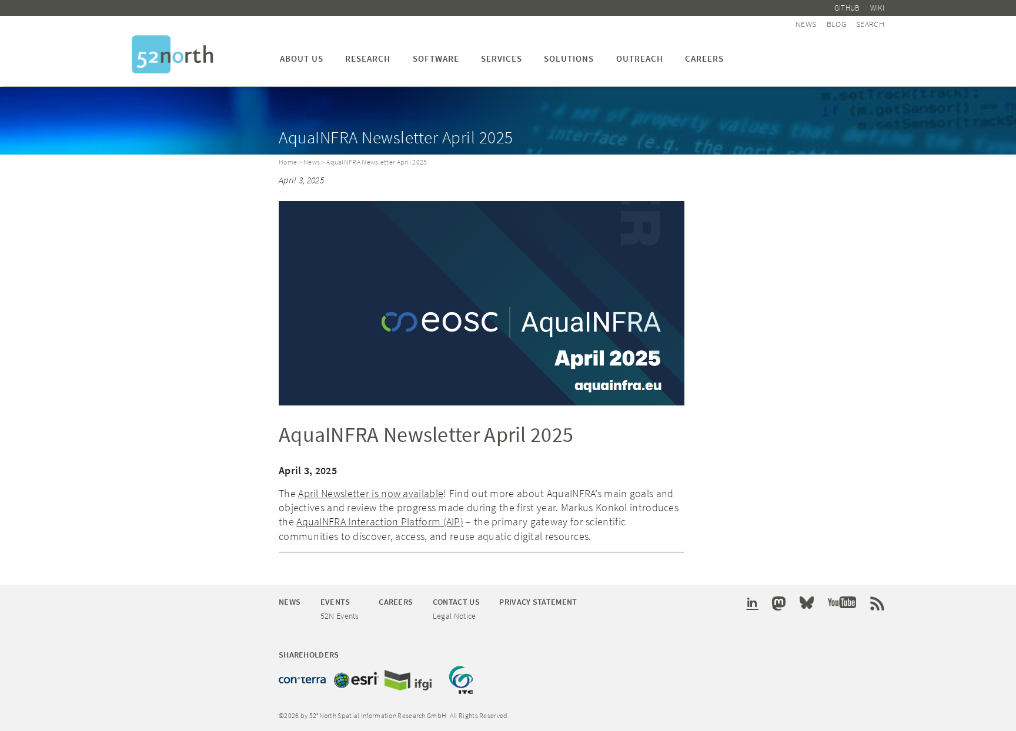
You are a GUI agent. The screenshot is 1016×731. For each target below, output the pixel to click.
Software (436, 58)
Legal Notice (454, 616)
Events (335, 601)
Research (367, 58)
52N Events (339, 616)
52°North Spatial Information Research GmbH (172, 54)
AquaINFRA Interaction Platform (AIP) (379, 521)
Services (501, 58)
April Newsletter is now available (370, 493)
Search (870, 24)
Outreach (639, 58)
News (806, 24)
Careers (704, 58)
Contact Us (456, 601)
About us (301, 58)
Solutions (569, 58)
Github (847, 8)
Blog (836, 24)
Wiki (877, 8)
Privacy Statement (538, 601)
